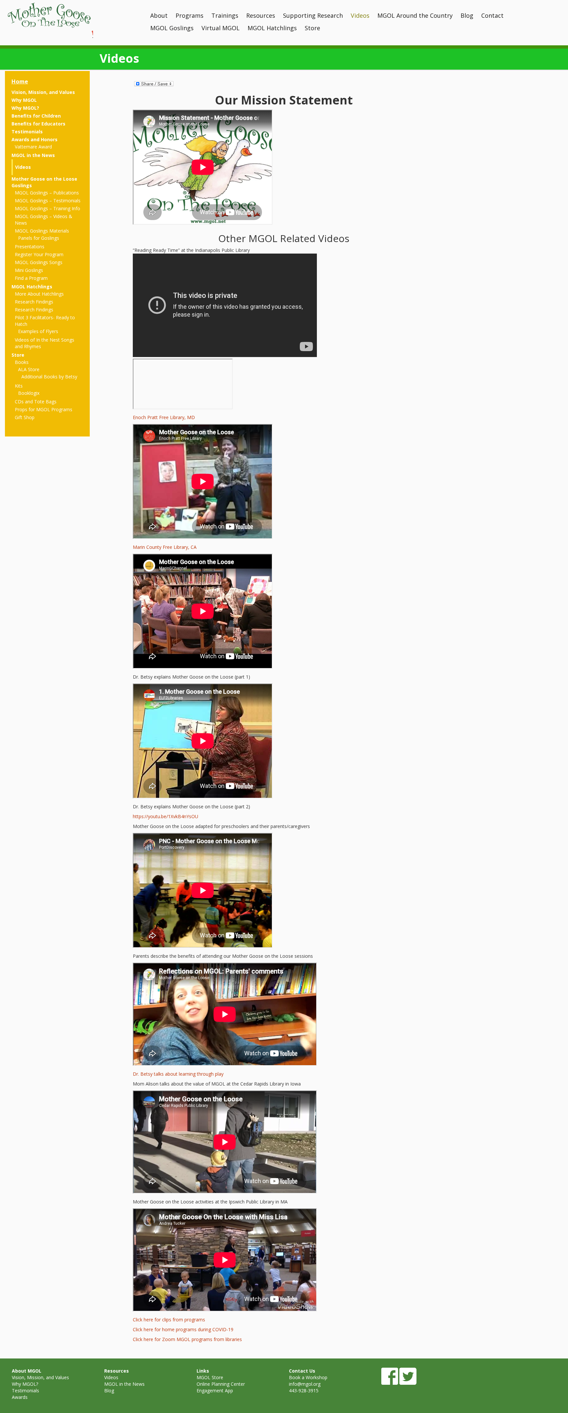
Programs (189, 15)
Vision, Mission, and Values (43, 92)
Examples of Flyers (38, 331)
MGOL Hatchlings (272, 28)
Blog (467, 15)
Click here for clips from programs (169, 1319)
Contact (492, 15)
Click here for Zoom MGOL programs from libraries (187, 1339)
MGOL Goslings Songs (38, 262)
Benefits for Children (36, 116)
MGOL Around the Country (415, 15)
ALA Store (28, 369)
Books (22, 362)
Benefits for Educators (38, 124)
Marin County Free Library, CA (165, 547)
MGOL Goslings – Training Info (47, 208)
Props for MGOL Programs (43, 409)
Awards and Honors (35, 139)
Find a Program (31, 278)
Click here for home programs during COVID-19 (183, 1329)
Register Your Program (39, 254)
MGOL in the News (33, 155)
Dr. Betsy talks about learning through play (178, 1074)
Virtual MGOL (220, 28)
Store (312, 28)
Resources (260, 15)
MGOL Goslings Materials (42, 231)
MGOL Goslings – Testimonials (48, 200)
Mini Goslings (29, 270)
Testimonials (27, 131)
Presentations (29, 246)
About (159, 15)
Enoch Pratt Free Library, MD (164, 417)
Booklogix (28, 393)
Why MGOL (24, 100)
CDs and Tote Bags (36, 401)
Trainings (224, 15)
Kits (19, 386)
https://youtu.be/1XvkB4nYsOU (165, 816)
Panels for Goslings (38, 238)
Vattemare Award (33, 147)
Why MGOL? (25, 108)
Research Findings (34, 302)
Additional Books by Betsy (49, 376)
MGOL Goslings (172, 28)
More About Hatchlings (39, 294)
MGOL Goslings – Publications (47, 193)
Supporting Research (313, 15)
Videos (360, 15)
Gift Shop (25, 417)
